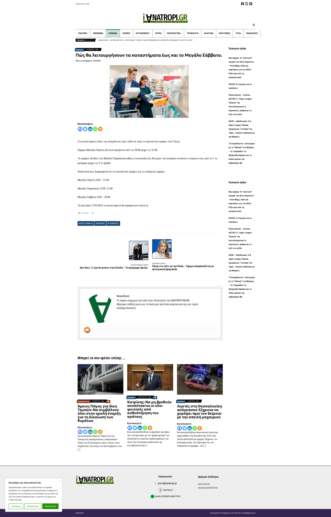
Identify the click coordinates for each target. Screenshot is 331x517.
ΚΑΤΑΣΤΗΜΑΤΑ (86, 223)
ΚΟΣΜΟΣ (126, 33)
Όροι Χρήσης (204, 484)
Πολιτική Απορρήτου (208, 488)
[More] (100, 129)
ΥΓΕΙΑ (238, 33)
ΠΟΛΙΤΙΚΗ (82, 33)
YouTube (246, 3)
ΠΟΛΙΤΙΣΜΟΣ (224, 33)
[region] (33, 495)
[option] (176, 40)
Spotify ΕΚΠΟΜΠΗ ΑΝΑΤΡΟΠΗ (167, 496)
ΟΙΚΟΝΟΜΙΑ (98, 33)
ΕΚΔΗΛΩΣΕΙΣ (252, 33)
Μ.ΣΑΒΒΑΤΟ (113, 223)
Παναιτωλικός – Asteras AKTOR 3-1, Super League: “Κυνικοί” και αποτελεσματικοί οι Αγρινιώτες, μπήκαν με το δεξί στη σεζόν (145, 40)
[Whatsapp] (95, 129)
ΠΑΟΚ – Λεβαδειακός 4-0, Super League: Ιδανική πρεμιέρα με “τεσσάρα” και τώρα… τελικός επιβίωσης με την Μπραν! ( (242, 129)
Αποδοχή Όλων (50, 506)
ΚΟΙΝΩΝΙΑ (113, 33)
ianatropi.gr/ (168, 490)
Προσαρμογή (16, 506)
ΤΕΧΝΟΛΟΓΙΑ (193, 33)
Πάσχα (176, 141)
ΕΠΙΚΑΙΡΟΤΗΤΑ (83, 402)
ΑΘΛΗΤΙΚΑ (208, 33)
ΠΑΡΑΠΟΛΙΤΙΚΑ (174, 33)
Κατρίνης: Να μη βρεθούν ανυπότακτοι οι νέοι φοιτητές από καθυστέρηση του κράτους (149, 409)
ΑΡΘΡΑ (158, 33)
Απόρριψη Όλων (33, 506)
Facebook (242, 3)
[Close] (59, 480)
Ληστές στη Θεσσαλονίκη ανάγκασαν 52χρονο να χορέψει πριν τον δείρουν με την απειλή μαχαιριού (199, 411)
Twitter (250, 3)
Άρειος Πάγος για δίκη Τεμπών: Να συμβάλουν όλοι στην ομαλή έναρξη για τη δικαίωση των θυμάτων (99, 413)
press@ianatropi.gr (167, 483)
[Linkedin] (90, 129)
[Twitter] (85, 129)
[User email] (87, 330)
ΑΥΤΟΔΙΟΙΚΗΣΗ (142, 33)
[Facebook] (80, 129)
